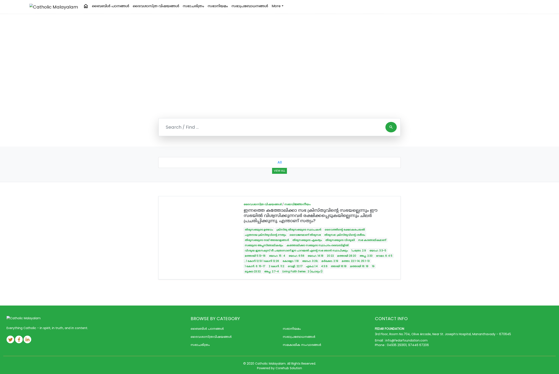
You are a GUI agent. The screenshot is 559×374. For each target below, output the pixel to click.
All (280, 162)
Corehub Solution (289, 368)
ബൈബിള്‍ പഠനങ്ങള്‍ (110, 6)
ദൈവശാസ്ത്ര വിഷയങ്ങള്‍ (156, 6)
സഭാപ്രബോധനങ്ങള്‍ (249, 6)
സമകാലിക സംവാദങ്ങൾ (302, 345)
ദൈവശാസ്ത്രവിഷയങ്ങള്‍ (211, 337)
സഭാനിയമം (218, 6)
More (276, 6)
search (391, 127)
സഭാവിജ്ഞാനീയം (297, 204)
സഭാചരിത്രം (193, 6)
